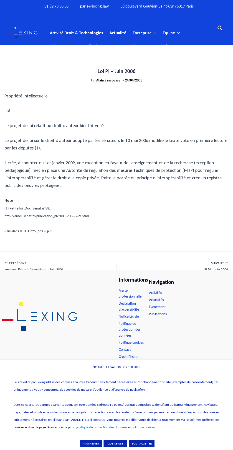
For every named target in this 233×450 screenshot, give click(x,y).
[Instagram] (107, 14)
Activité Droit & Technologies (76, 32)
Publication (92, 46)
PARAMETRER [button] (91, 443)
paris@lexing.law (94, 6)
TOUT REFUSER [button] (115, 443)
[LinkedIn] (134, 14)
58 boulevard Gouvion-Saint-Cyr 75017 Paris (157, 6)
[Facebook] (98, 14)
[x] (116, 14)
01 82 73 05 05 (56, 6)
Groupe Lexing (126, 46)
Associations (162, 46)
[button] (154, 32)
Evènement (60, 46)
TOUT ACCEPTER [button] (142, 443)
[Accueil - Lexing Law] (56, 316)
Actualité (117, 32)
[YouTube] (125, 14)
